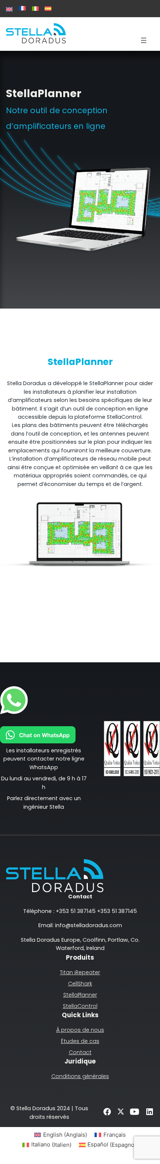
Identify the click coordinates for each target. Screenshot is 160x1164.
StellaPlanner (80, 995)
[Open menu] (143, 40)
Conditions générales (80, 1076)
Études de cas (80, 1041)
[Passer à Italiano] (35, 8)
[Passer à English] (9, 9)
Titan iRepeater (80, 972)
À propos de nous (80, 1030)
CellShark (80, 983)
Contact (80, 1052)
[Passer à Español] (48, 8)
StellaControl (80, 1006)
